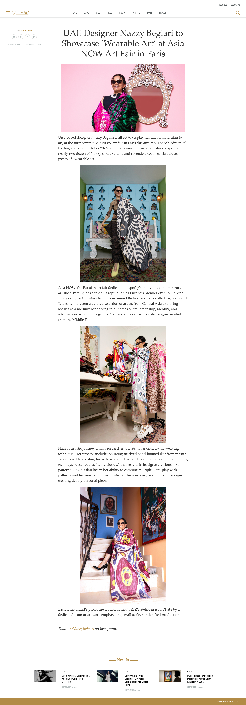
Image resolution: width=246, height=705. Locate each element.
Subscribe (222, 5)
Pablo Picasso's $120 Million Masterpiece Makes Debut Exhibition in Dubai (200, 678)
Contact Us (232, 702)
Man (149, 12)
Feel (109, 12)
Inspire (136, 12)
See (98, 12)
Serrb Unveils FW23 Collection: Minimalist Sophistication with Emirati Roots (136, 680)
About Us (221, 702)
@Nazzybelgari (82, 629)
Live (75, 12)
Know (122, 12)
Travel (162, 12)
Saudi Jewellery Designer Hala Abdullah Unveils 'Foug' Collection (76, 678)
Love (86, 12)
